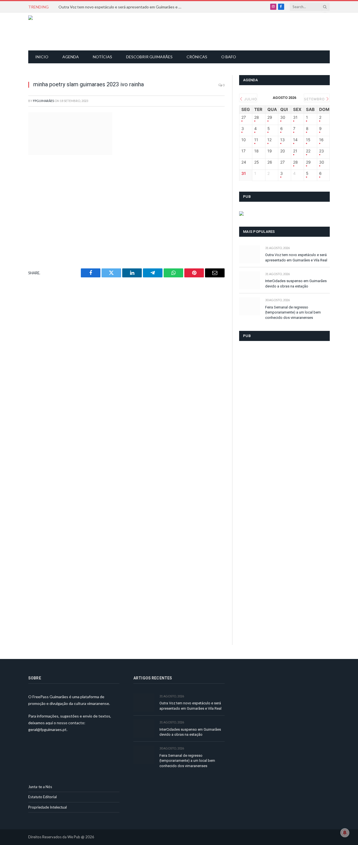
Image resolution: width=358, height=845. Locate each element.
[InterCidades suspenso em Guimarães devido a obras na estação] (249, 280)
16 (321, 140)
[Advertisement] (182, 30)
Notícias (102, 56)
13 (282, 140)
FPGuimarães (43, 101)
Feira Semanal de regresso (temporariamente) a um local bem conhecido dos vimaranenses (293, 312)
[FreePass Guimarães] (55, 31)
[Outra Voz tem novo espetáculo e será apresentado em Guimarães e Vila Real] (249, 254)
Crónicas (197, 56)
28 (256, 117)
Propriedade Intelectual (47, 807)
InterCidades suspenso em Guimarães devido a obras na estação (296, 283)
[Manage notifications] (344, 832)
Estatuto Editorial (42, 797)
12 (269, 140)
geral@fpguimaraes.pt (47, 729)
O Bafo (228, 56)
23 (321, 151)
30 (282, 117)
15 (308, 140)
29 (269, 117)
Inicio (41, 56)
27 (243, 117)
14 (295, 140)
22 (308, 151)
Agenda (70, 56)
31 (295, 117)
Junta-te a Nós (40, 786)
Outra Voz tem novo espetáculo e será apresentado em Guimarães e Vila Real (121, 6)
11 (256, 140)
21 (295, 151)
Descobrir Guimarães (149, 56)
